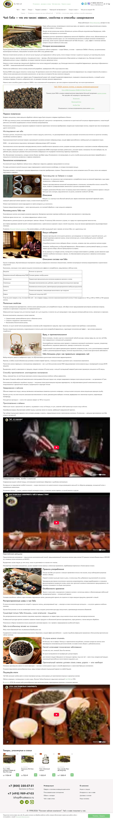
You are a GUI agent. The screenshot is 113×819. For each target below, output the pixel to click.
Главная (23, 13)
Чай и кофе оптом (49, 799)
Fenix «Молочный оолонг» (44, 769)
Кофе (23, 10)
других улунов (101, 93)
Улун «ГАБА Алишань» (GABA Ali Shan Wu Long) (76, 90)
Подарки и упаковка (40, 10)
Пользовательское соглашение (54, 792)
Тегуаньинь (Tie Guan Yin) (27, 769)
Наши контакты (84, 799)
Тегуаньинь (76, 99)
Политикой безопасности (22, 817)
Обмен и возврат (49, 795)
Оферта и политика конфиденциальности (57, 789)
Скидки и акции (73, 10)
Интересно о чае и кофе (87, 792)
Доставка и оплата (85, 795)
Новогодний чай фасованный (57, 10)
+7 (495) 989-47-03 (21, 793)
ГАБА (49, 199)
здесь (92, 108)
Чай (18, 10)
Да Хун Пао (76, 105)
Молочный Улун (76, 102)
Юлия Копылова (95, 23)
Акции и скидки (85, 789)
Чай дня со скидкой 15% (88, 10)
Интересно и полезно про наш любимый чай (40, 13)
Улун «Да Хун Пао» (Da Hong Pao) (63, 769)
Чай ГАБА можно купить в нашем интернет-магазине (76, 86)
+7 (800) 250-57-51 (21, 786)
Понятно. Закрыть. (99, 816)
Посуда (30, 10)
